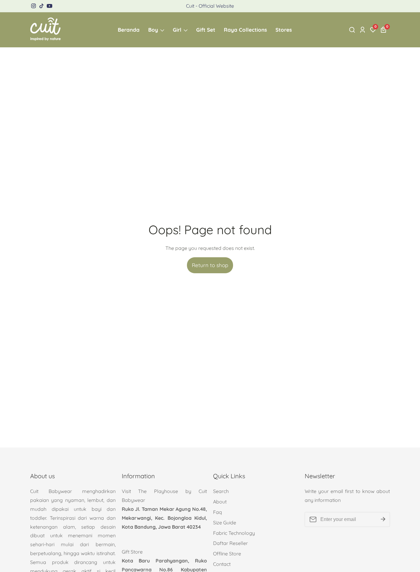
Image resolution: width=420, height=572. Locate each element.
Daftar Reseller (230, 543)
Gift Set (205, 29)
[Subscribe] (383, 519)
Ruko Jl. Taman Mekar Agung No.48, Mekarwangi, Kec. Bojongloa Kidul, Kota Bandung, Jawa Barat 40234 (164, 518)
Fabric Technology (234, 533)
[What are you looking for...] (353, 30)
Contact (222, 564)
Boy (153, 29)
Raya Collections (245, 29)
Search (221, 491)
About (220, 502)
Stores (283, 29)
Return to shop (210, 265)
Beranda (129, 29)
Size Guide (224, 522)
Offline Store (227, 553)
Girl (177, 29)
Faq (217, 512)
